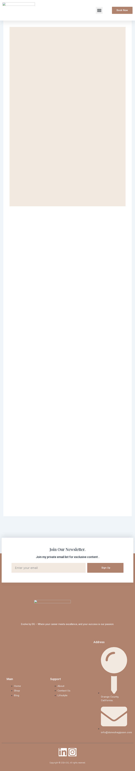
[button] (99, 10)
